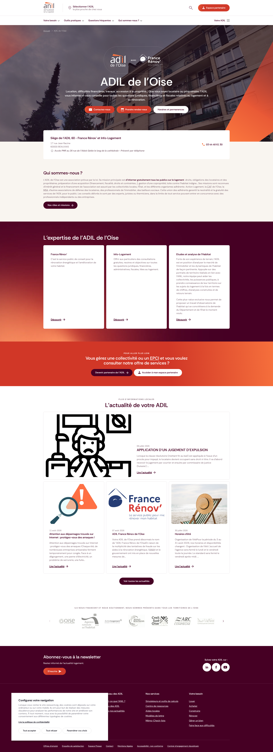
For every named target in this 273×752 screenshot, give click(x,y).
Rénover (193, 715)
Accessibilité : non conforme (150, 746)
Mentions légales (125, 746)
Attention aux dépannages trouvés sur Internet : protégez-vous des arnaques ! (72, 535)
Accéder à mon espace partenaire (160, 372)
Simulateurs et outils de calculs (162, 701)
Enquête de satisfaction (73, 746)
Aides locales (153, 710)
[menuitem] (222, 20)
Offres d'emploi (50, 746)
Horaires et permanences (171, 109)
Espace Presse (95, 746)
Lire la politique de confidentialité (33, 722)
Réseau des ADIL (110, 706)
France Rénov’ (59, 254)
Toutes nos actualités (113, 710)
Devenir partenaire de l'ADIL (110, 372)
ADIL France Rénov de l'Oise (128, 534)
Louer (192, 701)
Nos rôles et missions (59, 205)
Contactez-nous (102, 109)
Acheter (193, 706)
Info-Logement (122, 254)
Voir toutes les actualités (136, 581)
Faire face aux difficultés (201, 725)
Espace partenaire (215, 7)
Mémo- (155, 720)
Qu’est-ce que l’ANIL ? (113, 701)
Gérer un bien (196, 720)
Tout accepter (29, 730)
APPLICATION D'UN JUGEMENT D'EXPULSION (172, 450)
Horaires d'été (183, 534)
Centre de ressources (157, 706)
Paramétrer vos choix (77, 730)
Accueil (46, 30)
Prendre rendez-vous (136, 109)
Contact (109, 746)
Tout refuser (51, 730)
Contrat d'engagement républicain (183, 746)
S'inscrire (52, 671)
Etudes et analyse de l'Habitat (193, 254)
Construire (194, 710)
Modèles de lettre (155, 715)
